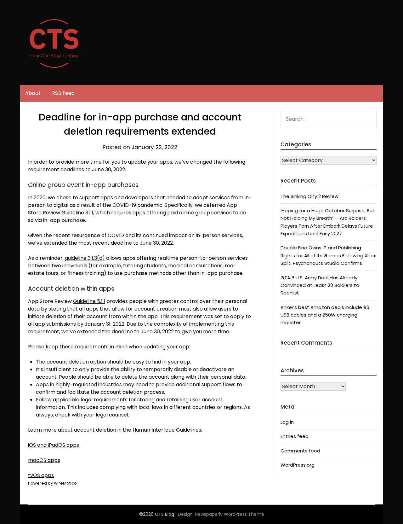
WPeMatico (65, 483)
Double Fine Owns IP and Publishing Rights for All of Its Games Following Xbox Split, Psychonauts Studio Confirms (328, 255)
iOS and (53, 445)
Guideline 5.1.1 (89, 301)
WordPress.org (298, 465)
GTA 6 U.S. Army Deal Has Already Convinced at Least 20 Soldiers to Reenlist (320, 285)
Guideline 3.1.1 (77, 212)
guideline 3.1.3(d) (85, 258)
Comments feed (300, 450)
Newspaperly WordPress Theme (229, 514)
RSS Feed (63, 93)
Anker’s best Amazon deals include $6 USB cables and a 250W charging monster (325, 315)
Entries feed (295, 436)
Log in (287, 422)
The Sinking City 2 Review (309, 196)
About (33, 93)
